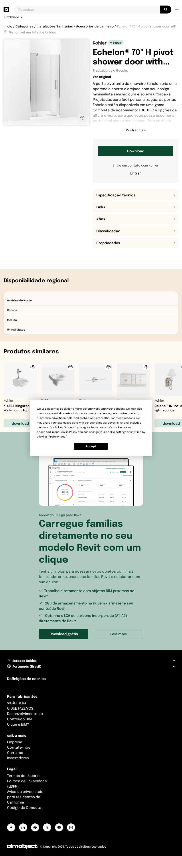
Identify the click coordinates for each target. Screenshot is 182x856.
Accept (91, 446)
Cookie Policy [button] (68, 431)
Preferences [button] (57, 436)
